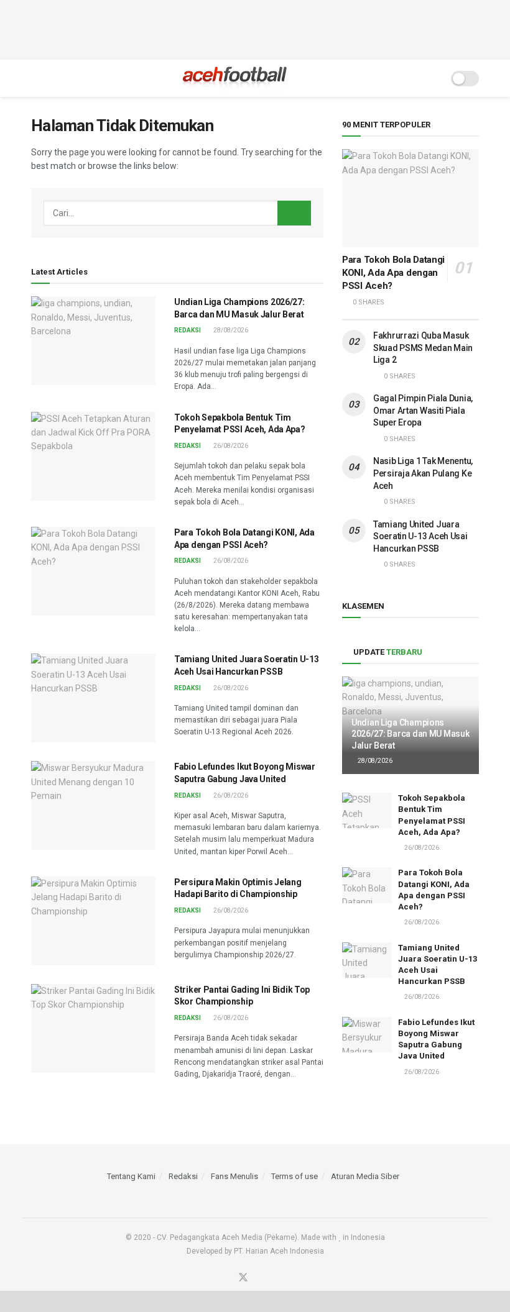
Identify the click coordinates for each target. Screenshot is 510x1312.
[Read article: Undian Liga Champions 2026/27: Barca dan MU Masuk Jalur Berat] (93, 340)
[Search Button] (433, 78)
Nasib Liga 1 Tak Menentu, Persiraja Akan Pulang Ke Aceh (423, 473)
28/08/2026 (230, 330)
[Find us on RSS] (275, 1278)
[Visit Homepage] (235, 78)
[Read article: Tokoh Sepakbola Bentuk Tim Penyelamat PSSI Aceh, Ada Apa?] (93, 456)
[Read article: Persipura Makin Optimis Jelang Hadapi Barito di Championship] (93, 921)
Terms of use (294, 1176)
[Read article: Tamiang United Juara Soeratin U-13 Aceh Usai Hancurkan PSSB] (93, 698)
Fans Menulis (234, 1176)
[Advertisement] (255, 28)
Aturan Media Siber (365, 1176)
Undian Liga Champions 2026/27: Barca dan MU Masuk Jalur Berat (410, 734)
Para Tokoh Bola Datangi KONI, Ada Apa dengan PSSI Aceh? (393, 272)
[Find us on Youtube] (260, 1278)
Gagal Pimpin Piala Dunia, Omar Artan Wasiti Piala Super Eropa (423, 410)
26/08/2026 (230, 445)
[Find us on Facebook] (226, 1278)
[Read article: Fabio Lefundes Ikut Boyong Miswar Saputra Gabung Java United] (93, 805)
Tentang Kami (131, 1176)
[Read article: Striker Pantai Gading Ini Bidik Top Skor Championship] (93, 1028)
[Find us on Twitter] (243, 1278)
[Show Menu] (36, 78)
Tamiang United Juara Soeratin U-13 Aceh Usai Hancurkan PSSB (420, 536)
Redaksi (187, 330)
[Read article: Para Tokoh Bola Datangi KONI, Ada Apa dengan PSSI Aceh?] (93, 571)
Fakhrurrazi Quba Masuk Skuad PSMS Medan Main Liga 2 (423, 347)
